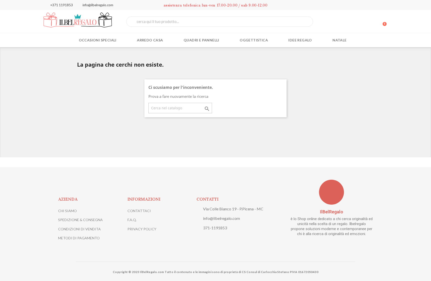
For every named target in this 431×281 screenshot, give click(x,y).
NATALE (339, 40)
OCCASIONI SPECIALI (97, 40)
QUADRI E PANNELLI (201, 40)
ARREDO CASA (150, 40)
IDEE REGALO (300, 40)
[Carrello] (382, 21)
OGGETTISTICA (254, 40)
